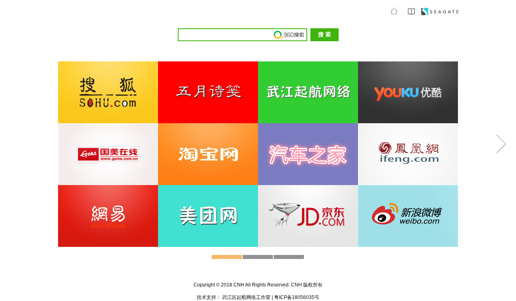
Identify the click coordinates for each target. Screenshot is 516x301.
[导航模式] (394, 15)
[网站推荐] (411, 15)
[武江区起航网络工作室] (440, 15)
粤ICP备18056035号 (296, 297)
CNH (239, 285)
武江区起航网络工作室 (247, 297)
